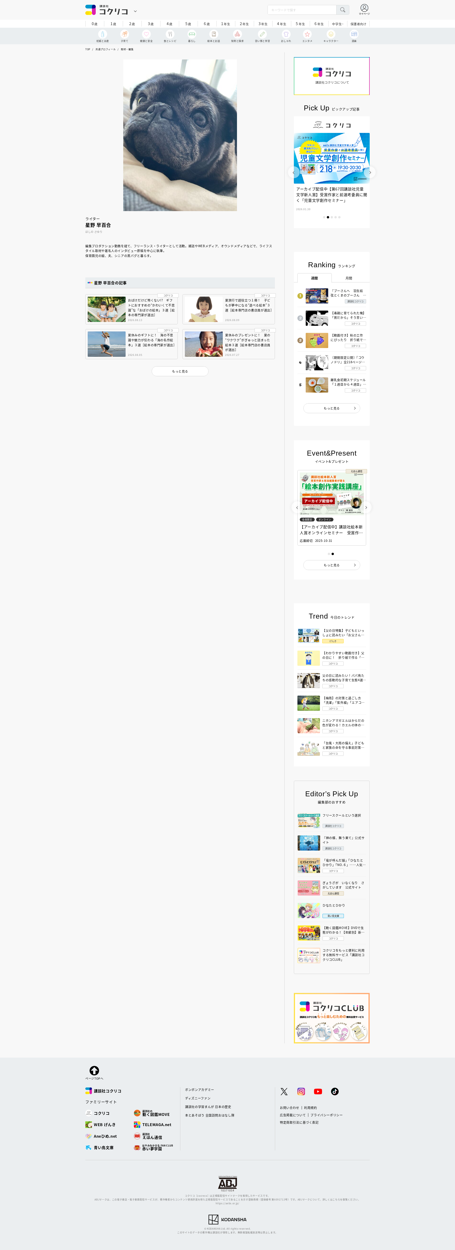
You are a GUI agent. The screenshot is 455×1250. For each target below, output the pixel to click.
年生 (225, 23)
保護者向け (358, 24)
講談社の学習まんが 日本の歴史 (208, 1106)
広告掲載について (293, 1115)
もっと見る (332, 408)
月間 (349, 278)
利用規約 (310, 1107)
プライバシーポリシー (326, 1115)
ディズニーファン (197, 1098)
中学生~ (338, 24)
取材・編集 (127, 49)
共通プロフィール (106, 49)
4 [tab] (335, 217)
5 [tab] (339, 217)
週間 (314, 278)
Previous (294, 172)
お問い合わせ (289, 1107)
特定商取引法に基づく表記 (299, 1122)
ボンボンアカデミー (199, 1089)
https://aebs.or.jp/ (227, 1203)
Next (370, 172)
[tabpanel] (332, 172)
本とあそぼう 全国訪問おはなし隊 (209, 1115)
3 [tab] (332, 217)
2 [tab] (328, 217)
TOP (87, 49)
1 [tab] (324, 217)
